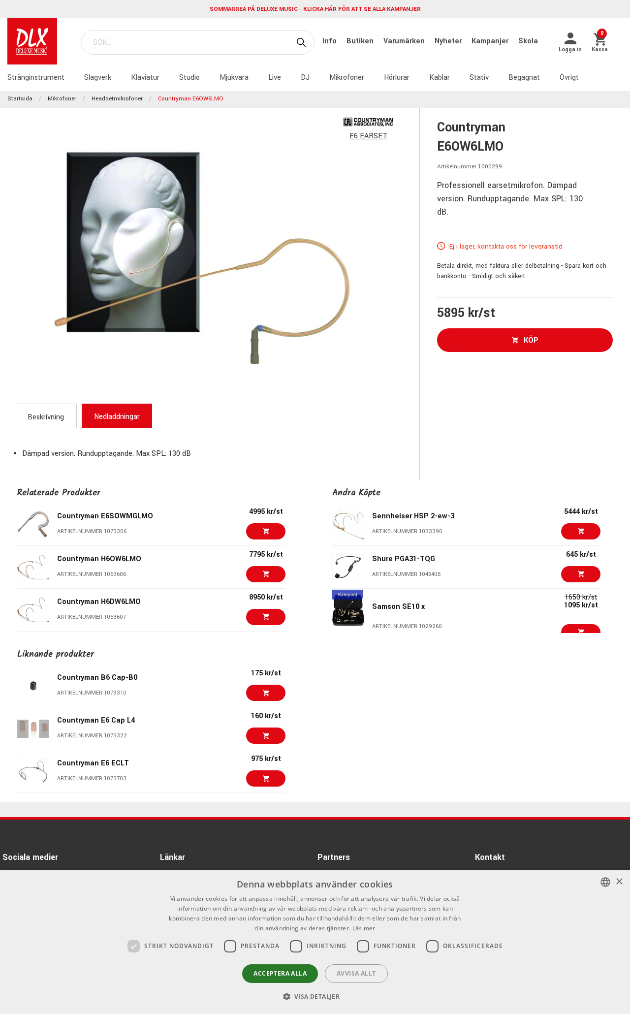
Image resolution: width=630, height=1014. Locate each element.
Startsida (19, 98)
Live (274, 77)
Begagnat (524, 77)
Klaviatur (145, 77)
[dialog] (315, 942)
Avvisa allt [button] (356, 973)
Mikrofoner (346, 77)
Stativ (479, 77)
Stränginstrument (35, 77)
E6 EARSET (368, 136)
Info (330, 41)
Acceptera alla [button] (280, 973)
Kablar (439, 77)
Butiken (361, 41)
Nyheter (449, 41)
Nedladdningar (117, 417)
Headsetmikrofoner (117, 98)
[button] (315, 996)
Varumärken (405, 41)
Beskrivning (46, 417)
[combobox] (605, 882)
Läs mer (364, 928)
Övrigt (569, 77)
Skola (528, 41)
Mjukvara (234, 77)
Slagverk (97, 77)
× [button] (619, 882)
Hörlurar (397, 77)
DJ (305, 77)
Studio (189, 77)
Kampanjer (491, 41)
